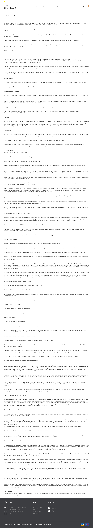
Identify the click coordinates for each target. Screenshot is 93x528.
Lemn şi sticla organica (57, 7)
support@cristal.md (18, 495)
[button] (5, 2)
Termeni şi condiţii (37, 507)
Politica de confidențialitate (37, 510)
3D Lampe (45, 7)
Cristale (38, 7)
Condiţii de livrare (37, 513)
